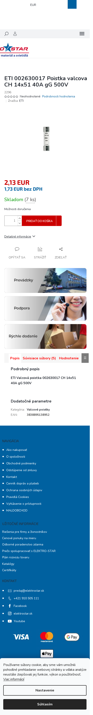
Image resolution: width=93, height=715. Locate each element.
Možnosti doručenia (17, 209)
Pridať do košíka (39, 221)
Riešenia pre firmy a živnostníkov (24, 532)
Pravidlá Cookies (17, 497)
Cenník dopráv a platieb (22, 483)
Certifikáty (9, 570)
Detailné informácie (17, 236)
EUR (33, 5)
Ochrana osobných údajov (24, 490)
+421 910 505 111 (26, 598)
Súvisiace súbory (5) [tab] (39, 358)
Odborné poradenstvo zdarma (22, 544)
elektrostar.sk (23, 613)
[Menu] (82, 34)
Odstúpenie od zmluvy (21, 470)
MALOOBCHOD (16, 510)
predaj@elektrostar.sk (29, 591)
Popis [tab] (15, 358)
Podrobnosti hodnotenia (58, 96)
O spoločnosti (15, 457)
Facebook (20, 606)
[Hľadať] (6, 33)
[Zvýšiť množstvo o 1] (20, 218)
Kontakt (11, 477)
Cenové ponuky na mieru (19, 538)
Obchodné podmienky (21, 463)
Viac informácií (13, 679)
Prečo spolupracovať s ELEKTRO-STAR (29, 551)
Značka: (16, 101)
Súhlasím (45, 704)
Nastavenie (44, 690)
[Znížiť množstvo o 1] (20, 223)
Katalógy (8, 564)
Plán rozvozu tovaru (15, 557)
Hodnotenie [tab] (69, 358)
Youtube (19, 621)
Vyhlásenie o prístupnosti (23, 504)
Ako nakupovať (16, 450)
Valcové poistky (38, 410)
